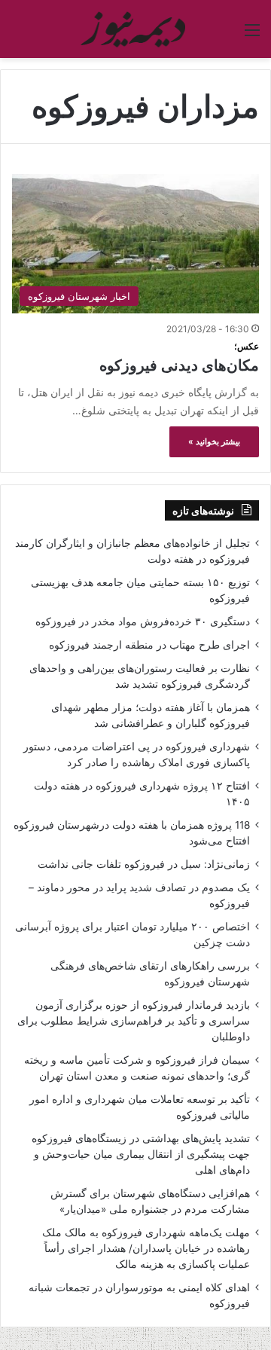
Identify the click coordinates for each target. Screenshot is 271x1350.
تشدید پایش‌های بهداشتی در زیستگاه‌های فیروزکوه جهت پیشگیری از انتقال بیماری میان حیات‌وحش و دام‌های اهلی (141, 1154)
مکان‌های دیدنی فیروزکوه (179, 357)
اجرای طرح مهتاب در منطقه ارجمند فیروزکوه (149, 645)
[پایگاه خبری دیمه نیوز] (135, 29)
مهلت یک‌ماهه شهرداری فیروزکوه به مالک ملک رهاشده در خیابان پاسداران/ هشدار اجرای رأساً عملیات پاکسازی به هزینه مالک (146, 1248)
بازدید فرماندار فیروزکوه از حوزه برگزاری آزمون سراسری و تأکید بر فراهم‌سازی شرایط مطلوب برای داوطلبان (133, 1021)
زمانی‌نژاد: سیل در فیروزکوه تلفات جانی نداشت (144, 864)
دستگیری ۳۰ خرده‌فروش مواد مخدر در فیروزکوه (142, 621)
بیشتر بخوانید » (214, 441)
